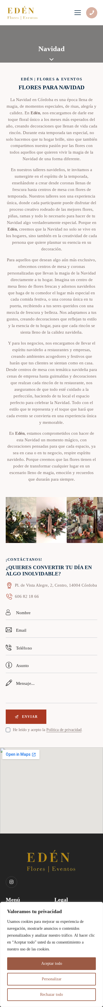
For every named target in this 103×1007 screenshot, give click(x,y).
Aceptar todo (51, 963)
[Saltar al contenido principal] (51, 59)
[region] (51, 954)
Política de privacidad (64, 730)
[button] (11, 520)
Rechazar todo (51, 994)
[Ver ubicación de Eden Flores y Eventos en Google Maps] (51, 585)
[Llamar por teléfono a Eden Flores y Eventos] (91, 12)
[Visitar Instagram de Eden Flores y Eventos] (11, 882)
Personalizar (52, 979)
